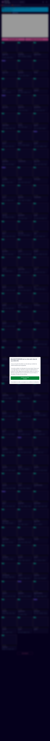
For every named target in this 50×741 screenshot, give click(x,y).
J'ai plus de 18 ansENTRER (25, 378)
